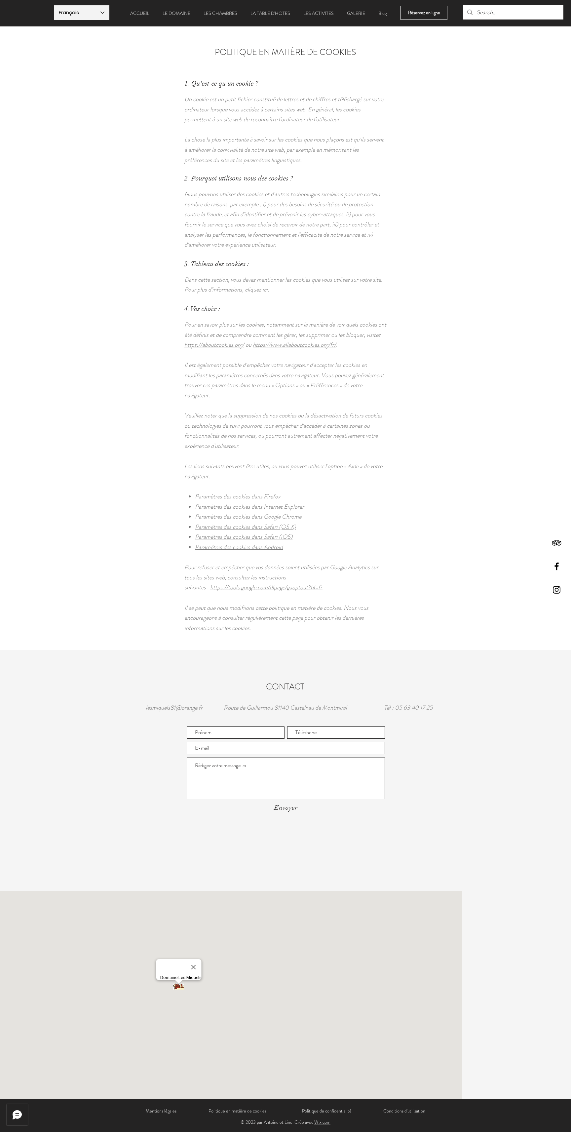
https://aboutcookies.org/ (214, 344)
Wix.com (322, 1122)
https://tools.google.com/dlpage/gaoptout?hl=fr (266, 587)
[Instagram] (557, 590)
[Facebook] (557, 566)
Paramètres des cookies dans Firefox (238, 496)
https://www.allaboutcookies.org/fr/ (294, 344)
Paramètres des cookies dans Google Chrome (248, 516)
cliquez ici (256, 289)
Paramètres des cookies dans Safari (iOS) (243, 536)
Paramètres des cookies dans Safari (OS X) (245, 527)
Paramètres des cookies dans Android (239, 547)
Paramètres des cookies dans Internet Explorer (249, 506)
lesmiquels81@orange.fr (174, 707)
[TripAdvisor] (557, 543)
